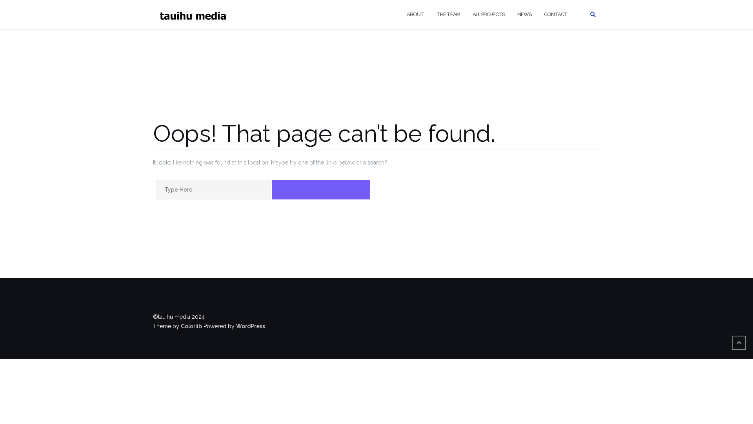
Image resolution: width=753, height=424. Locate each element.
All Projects (489, 14)
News (524, 14)
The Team (448, 14)
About (415, 14)
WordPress (250, 326)
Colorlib (191, 326)
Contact (555, 14)
